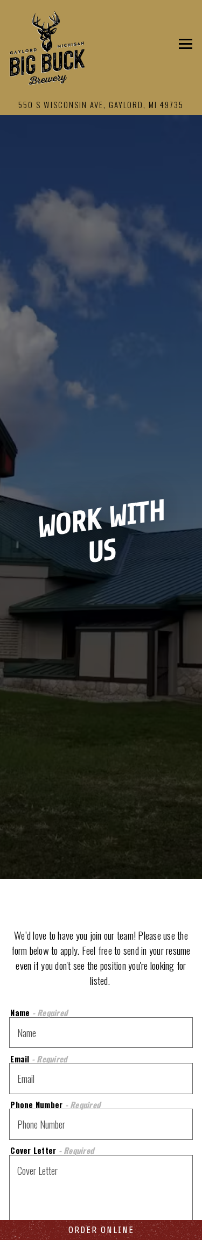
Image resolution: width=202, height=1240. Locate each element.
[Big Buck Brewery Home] (47, 46)
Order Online (101, 1230)
